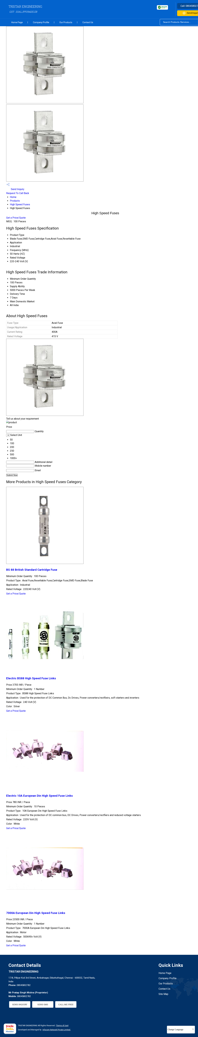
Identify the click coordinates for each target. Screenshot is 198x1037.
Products (15, 200)
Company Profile (41, 22)
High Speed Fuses (20, 204)
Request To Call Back (17, 193)
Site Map (163, 994)
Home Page (17, 22)
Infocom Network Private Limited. (57, 1030)
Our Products (65, 22)
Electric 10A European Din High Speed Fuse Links (39, 795)
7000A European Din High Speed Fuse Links (35, 913)
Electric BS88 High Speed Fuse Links (31, 678)
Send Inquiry (17, 189)
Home (13, 197)
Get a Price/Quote (16, 217)
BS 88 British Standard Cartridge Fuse (31, 569)
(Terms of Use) (62, 1026)
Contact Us (87, 22)
